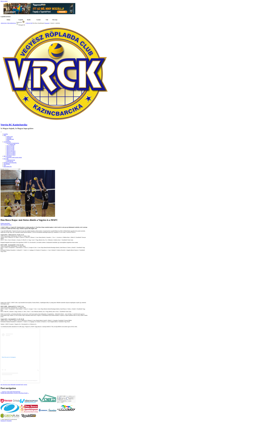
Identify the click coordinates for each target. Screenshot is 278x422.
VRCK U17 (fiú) (10, 147)
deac (2, 384)
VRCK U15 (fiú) (10, 148)
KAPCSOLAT (9, 161)
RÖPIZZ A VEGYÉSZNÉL (10, 162)
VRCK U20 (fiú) (10, 145)
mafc (22, 384)
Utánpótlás (8, 138)
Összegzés (47, 23)
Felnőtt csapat (9, 136)
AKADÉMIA (6, 164)
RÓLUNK (5, 158)
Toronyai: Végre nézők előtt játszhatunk (10, 391)
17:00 (28, 23)
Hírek (4, 135)
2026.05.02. (8, 23)
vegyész (25, 384)
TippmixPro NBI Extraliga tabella (14, 157)
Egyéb (7, 140)
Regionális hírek (10, 139)
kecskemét (18, 384)
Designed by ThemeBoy (6, 420)
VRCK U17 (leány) (10, 152)
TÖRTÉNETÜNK (10, 160)
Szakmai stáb (12, 144)
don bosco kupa (6, 384)
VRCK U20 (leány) (10, 151)
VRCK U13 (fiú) (10, 149)
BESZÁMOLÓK (7, 166)
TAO (4, 165)
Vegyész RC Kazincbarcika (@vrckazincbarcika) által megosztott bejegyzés (20, 380)
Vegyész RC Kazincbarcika (14, 124)
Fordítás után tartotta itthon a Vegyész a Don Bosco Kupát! (15, 393)
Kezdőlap (5, 134)
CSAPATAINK (7, 141)
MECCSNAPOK (7, 156)
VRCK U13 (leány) (10, 154)
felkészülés (12, 384)
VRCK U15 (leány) (10, 153)
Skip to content (4, 1)
